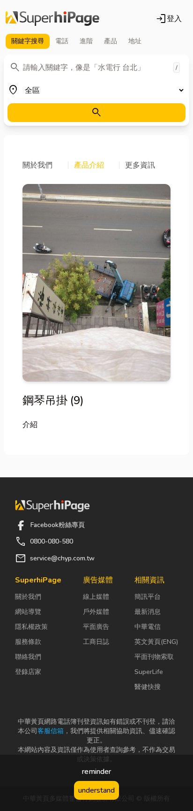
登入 (169, 18)
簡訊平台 (147, 596)
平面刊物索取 (154, 656)
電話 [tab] (61, 41)
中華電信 (147, 626)
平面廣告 (96, 626)
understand (96, 790)
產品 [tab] (110, 41)
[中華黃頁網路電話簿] (52, 18)
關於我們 (28, 596)
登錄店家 (28, 671)
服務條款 (28, 641)
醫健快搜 (147, 686)
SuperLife (148, 671)
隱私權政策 (31, 626)
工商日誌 (96, 641)
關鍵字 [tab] (27, 41)
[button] (45, 165)
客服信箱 (50, 731)
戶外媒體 (96, 611)
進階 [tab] (86, 41)
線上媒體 (96, 596)
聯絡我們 (28, 656)
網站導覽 (28, 611)
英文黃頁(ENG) (156, 641)
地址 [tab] (134, 41)
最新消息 (147, 611)
